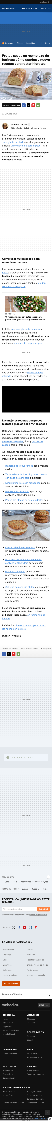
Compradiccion (9, 1078)
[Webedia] (45, 2)
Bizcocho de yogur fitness (19, 465)
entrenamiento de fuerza (37, 965)
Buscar (48, 994)
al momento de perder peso (26, 145)
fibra (5, 272)
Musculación (8, 949)
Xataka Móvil (8, 1023)
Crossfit (35, 889)
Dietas (15, 648)
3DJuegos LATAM (34, 1091)
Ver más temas (11, 984)
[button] (20, 124)
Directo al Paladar (10, 1053)
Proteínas (9, 43)
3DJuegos (31, 1019)
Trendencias (8, 1070)
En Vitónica (10, 314)
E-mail (38, 105)
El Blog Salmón (33, 1070)
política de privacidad (38, 915)
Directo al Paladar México (13, 1103)
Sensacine (31, 1036)
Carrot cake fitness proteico (20, 547)
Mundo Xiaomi (9, 1034)
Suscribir (43, 909)
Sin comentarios (13, 105)
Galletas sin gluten (15, 571)
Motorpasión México (35, 1103)
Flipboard (33, 105)
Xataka (5, 1019)
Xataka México (9, 1091)
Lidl (40, 43)
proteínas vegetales (12, 441)
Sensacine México (34, 1095)
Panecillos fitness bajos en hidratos (24, 500)
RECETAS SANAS (29, 8)
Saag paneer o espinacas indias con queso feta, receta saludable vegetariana (27, 882)
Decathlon (30, 43)
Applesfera (7, 1026)
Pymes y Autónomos (35, 1074)
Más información (41, 1118)
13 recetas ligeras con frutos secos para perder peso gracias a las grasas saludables (25, 318)
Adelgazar (47, 648)
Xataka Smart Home (11, 1030)
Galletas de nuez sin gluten (20, 587)
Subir (42, 1005)
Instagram (30, 927)
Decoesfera (8, 1074)
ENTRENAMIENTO (10, 8)
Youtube (25, 927)
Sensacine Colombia (35, 1099)
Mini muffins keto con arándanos (22, 483)
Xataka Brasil (8, 1095)
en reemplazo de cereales (26, 329)
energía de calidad (13, 142)
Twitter (28, 105)
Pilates (20, 43)
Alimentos (31, 955)
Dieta (47, 43)
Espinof (30, 1040)
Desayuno (7, 965)
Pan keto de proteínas (17, 491)
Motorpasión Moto (34, 1057)
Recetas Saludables (29, 648)
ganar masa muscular (36, 975)
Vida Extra (31, 1023)
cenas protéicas (10, 975)
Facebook (24, 105)
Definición (7, 970)
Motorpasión (32, 1053)
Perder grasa (32, 970)
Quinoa (25, 889)
